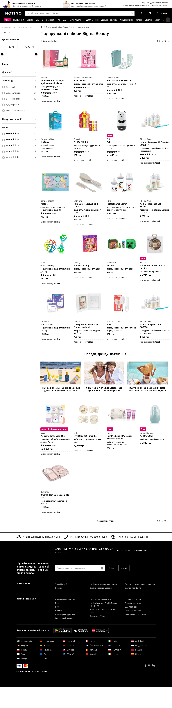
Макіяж (7, 32)
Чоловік (124, 568)
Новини (58, 611)
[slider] (2, 54)
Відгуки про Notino (133, 588)
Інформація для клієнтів (100, 599)
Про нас (58, 588)
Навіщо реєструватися (65, 614)
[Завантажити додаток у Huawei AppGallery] (100, 630)
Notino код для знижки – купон (103, 584)
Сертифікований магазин (101, 588)
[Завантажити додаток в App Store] (81, 630)
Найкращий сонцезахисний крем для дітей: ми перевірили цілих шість (61, 389)
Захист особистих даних (135, 614)
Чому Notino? (61, 584)
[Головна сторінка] (41, 27)
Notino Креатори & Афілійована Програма (103, 604)
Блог (57, 603)
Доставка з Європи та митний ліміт (103, 610)
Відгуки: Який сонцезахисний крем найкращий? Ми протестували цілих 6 (147, 389)
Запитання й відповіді (64, 618)
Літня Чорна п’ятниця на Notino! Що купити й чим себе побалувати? (104, 389)
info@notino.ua (123, 550)
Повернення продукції (65, 599)
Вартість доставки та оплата (155, 3)
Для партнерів (131, 607)
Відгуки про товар (133, 599)
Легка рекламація (133, 611)
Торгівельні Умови (98, 616)
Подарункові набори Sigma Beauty (60, 27)
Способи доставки (133, 603)
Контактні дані (140, 550)
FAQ (57, 607)
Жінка (111, 568)
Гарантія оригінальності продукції (140, 584)
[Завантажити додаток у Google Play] (62, 630)
